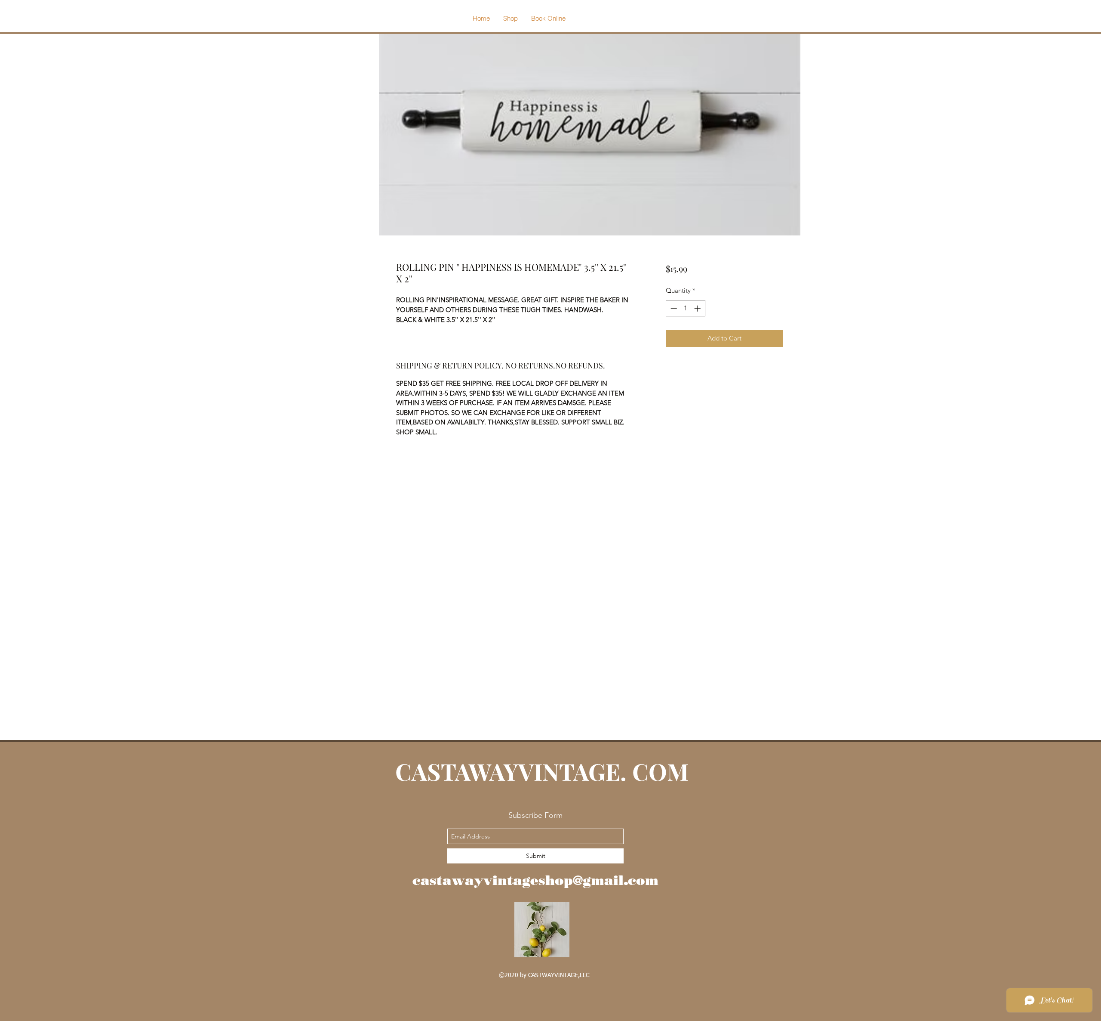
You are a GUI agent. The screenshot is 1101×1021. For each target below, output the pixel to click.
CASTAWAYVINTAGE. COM (544, 771)
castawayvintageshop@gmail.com (535, 880)
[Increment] (698, 308)
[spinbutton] (685, 308)
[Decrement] (673, 308)
